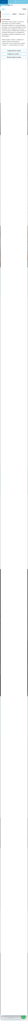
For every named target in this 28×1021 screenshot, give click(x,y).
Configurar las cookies (13, 54)
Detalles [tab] (14, 14)
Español (4, 5)
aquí (8, 45)
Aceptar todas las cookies (14, 50)
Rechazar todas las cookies (14, 57)
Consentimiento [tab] (6, 14)
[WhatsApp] (23, 1017)
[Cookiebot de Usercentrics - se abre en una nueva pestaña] (20, 9)
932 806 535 (24, 1)
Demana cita (11, 1017)
